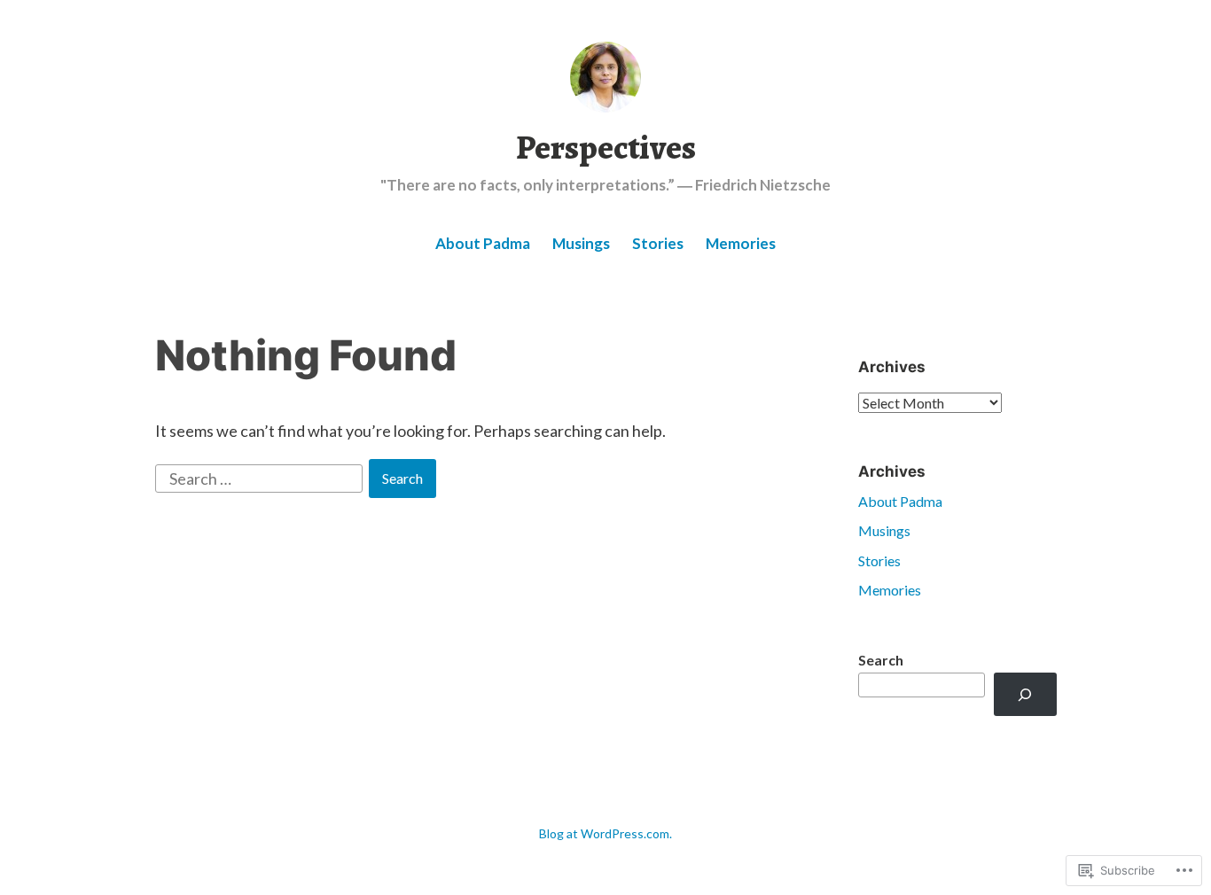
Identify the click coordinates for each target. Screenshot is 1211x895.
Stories (658, 243)
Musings (581, 243)
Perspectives (606, 147)
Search (880, 659)
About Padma (482, 243)
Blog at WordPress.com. (605, 833)
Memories (741, 243)
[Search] (1025, 694)
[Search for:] (260, 476)
